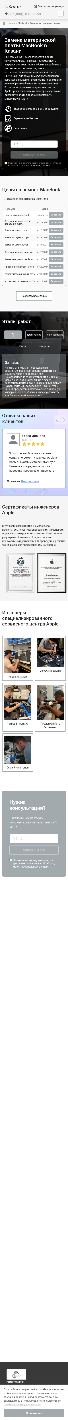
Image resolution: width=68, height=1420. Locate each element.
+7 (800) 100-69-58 (25, 14)
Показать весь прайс (34, 295)
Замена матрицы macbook (19, 259)
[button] (57, 420)
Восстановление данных (18, 252)
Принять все (34, 1413)
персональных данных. (39, 165)
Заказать (56, 215)
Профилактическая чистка (19, 266)
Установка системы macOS (20, 281)
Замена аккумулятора (17, 237)
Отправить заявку (34, 154)
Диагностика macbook (17, 215)
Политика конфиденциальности (22, 1404)
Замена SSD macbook (16, 244)
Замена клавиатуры (16, 230)
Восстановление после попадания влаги (17, 222)
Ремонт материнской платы (20, 274)
